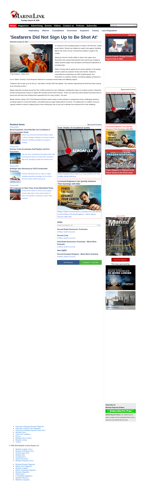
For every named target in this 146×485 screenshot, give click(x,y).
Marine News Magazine (23, 466)
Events (48, 25)
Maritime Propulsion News (24, 461)
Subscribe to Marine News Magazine (28, 428)
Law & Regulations (109, 31)
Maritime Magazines (22, 472)
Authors (18, 442)
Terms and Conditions (22, 434)
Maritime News (20, 432)
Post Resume (68, 262)
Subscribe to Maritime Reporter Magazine (29, 426)
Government (72, 31)
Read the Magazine (120, 260)
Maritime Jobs (20, 455)
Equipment (84, 31)
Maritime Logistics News (23, 449)
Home (13, 25)
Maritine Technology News (24, 451)
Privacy (18, 436)
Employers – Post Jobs (90, 262)
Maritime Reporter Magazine (25, 464)
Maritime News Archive (23, 438)
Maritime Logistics (21, 468)
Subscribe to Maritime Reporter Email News (30, 430)
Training (95, 31)
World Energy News (22, 453)
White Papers (19, 474)
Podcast (80, 25)
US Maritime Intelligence (23, 476)
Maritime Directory (21, 478)
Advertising (37, 25)
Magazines (23, 25)
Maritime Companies (22, 480)
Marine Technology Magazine (25, 470)
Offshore (45, 31)
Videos (57, 25)
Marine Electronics (21, 459)
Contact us (68, 25)
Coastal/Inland (58, 31)
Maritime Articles (21, 440)
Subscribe (91, 25)
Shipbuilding (34, 31)
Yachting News (20, 457)
